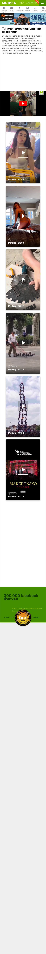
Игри (11, 10)
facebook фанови (21, 597)
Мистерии (19, 10)
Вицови (27, 10)
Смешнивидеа (4, 11)
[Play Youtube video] (23, 103)
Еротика (35, 10)
